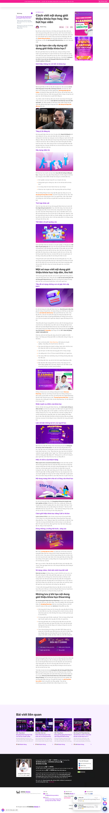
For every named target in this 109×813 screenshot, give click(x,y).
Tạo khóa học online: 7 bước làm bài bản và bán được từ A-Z (82, 735)
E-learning (48, 330)
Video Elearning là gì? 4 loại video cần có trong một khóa (43, 735)
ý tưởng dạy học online (47, 551)
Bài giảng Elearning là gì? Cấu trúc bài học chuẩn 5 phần (24, 735)
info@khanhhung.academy (52, 795)
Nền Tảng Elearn (20, 733)
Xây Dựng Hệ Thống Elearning (81, 733)
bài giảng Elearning (46, 604)
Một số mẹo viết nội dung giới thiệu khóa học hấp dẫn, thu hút (24, 22)
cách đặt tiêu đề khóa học (46, 312)
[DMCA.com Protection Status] (81, 772)
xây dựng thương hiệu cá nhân (44, 194)
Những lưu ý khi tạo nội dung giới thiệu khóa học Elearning (25, 27)
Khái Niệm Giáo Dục (40, 733)
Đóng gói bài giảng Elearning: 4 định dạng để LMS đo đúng (62, 735)
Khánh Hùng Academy (44, 38)
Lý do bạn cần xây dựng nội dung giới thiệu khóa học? (24, 17)
